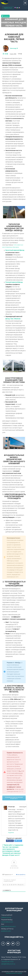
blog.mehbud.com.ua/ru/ (8, 926)
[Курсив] (6, 885)
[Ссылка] (19, 885)
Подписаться (8, 8)
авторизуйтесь (21, 874)
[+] (22, 884)
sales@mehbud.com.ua (8, 964)
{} (20, 884)
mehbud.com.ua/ (6, 917)
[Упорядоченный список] (11, 885)
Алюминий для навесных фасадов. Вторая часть (14, 798)
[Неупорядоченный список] (13, 885)
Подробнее (11, 832)
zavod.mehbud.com (7, 922)
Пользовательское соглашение (14, 973)
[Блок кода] (17, 885)
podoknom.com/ (6, 931)
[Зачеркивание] (9, 885)
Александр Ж (14, 48)
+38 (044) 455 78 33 (7, 961)
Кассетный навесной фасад (14, 250)
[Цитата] (15, 885)
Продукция (6, 16)
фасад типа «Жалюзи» (13, 319)
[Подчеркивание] (7, 885)
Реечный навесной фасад (14, 282)
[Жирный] (4, 885)
